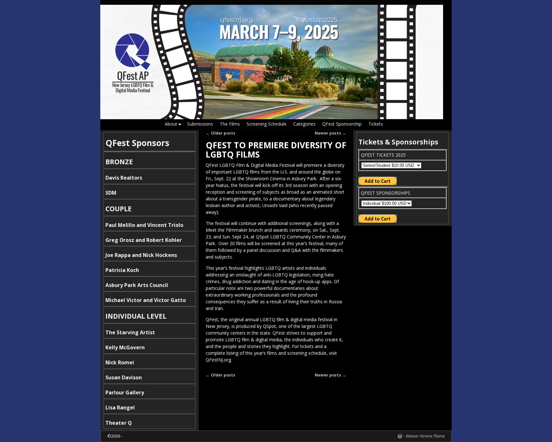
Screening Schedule (267, 124)
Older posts (220, 133)
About (171, 124)
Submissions (200, 124)
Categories (304, 124)
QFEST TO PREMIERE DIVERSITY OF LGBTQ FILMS (276, 149)
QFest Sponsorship (342, 124)
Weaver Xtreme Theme (425, 436)
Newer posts (330, 133)
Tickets (375, 124)
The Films (230, 124)
